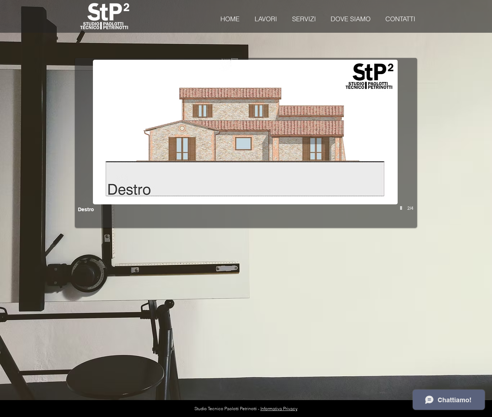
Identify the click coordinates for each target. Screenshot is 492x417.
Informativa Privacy (279, 408)
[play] (402, 208)
